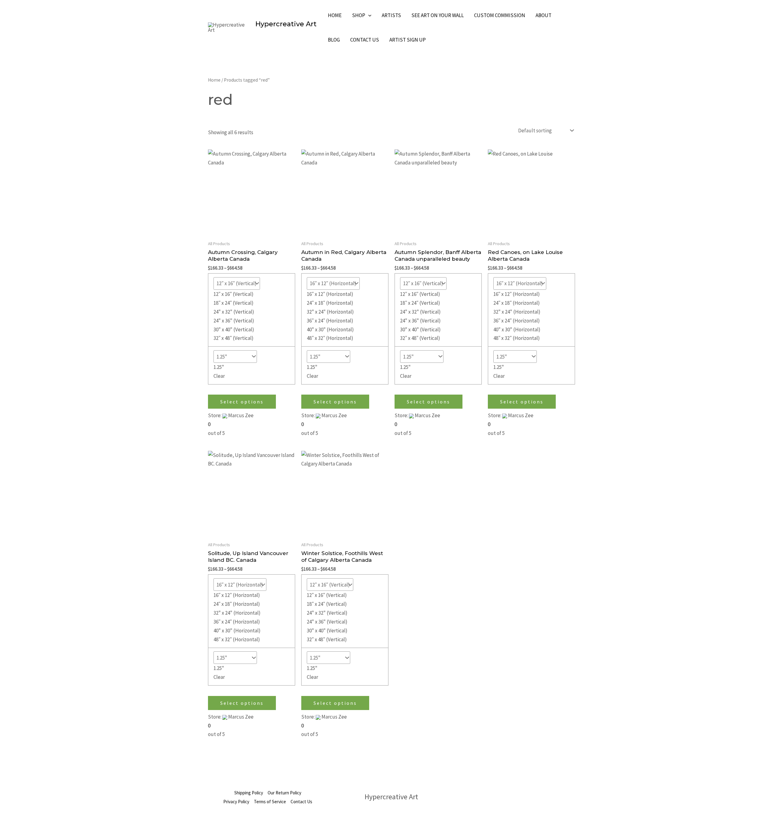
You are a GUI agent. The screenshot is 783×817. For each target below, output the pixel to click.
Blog (334, 39)
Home (335, 15)
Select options (242, 402)
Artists (391, 15)
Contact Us (364, 39)
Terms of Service (270, 801)
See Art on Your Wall (437, 15)
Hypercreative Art (286, 24)
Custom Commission (499, 15)
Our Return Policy (284, 793)
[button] (368, 15)
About (543, 15)
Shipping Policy (248, 793)
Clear (219, 376)
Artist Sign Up (407, 39)
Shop (358, 15)
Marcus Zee (241, 415)
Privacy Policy (236, 801)
